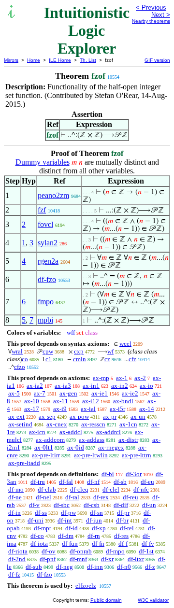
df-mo (16, 489)
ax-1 (122, 378)
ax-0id (75, 447)
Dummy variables (42, 162)
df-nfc (141, 489)
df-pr (123, 512)
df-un (149, 505)
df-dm (65, 535)
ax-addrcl (108, 432)
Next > (160, 14)
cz (107, 359)
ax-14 (146, 408)
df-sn (96, 512)
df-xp (99, 528)
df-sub (34, 566)
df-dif (121, 505)
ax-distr (128, 439)
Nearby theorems (151, 21)
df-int (65, 520)
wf (110, 351)
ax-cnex (56, 424)
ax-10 (31, 401)
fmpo (46, 301)
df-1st (146, 551)
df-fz (14, 574)
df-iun (94, 520)
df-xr (107, 559)
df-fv (148, 543)
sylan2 (48, 243)
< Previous (151, 7)
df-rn (93, 535)
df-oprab (81, 551)
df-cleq (79, 489)
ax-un (137, 416)
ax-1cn (128, 424)
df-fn (98, 543)
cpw (48, 351)
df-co (37, 535)
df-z (150, 566)
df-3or (134, 474)
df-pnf (48, 559)
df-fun (70, 543)
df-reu (130, 497)
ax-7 (39, 393)
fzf (42, 210)
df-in (14, 512)
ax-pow (79, 416)
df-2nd (17, 559)
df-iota (39, 543)
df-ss (41, 512)
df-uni (36, 520)
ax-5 (14, 393)
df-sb (120, 481)
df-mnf (78, 559)
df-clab (47, 489)
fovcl (45, 224)
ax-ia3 (63, 385)
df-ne (15, 497)
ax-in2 (119, 385)
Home (33, 60)
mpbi (45, 320)
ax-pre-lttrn (136, 455)
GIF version (157, 60)
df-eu (147, 481)
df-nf (93, 481)
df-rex (101, 497)
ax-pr (109, 416)
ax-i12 (90, 401)
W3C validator (153, 600)
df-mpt (42, 528)
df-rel (127, 528)
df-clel (110, 489)
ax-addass (91, 439)
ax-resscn (93, 424)
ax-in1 (91, 385)
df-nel (43, 497)
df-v (34, 505)
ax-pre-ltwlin (91, 455)
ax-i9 (60, 408)
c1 (48, 359)
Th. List (88, 60)
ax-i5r (117, 408)
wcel (125, 343)
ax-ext (16, 416)
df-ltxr (136, 559)
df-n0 (124, 566)
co (25, 359)
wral (17, 351)
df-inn (95, 566)
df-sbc (62, 505)
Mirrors (11, 60)
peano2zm (53, 195)
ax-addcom (50, 439)
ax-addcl (70, 432)
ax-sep (47, 416)
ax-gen (68, 393)
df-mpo (115, 551)
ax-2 (140, 378)
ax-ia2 (35, 385)
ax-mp (101, 378)
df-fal (66, 481)
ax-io (146, 385)
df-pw (68, 512)
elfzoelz (85, 585)
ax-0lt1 (43, 447)
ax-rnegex (111, 447)
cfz (132, 359)
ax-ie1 (99, 393)
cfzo (19, 366)
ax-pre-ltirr (46, 455)
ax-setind (20, 424)
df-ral (72, 497)
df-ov (49, 551)
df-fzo (47, 279)
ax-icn (37, 432)
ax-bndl (123, 401)
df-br (122, 520)
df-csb (92, 505)
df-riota (18, 551)
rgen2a (48, 261)
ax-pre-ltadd (24, 463)
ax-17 (31, 408)
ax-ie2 (130, 393)
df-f (123, 543)
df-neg (64, 566)
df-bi (108, 474)
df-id (71, 528)
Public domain (106, 600)
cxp (79, 351)
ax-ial (88, 408)
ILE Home (60, 60)
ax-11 (60, 401)
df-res (121, 535)
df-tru (37, 481)
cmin (79, 359)
